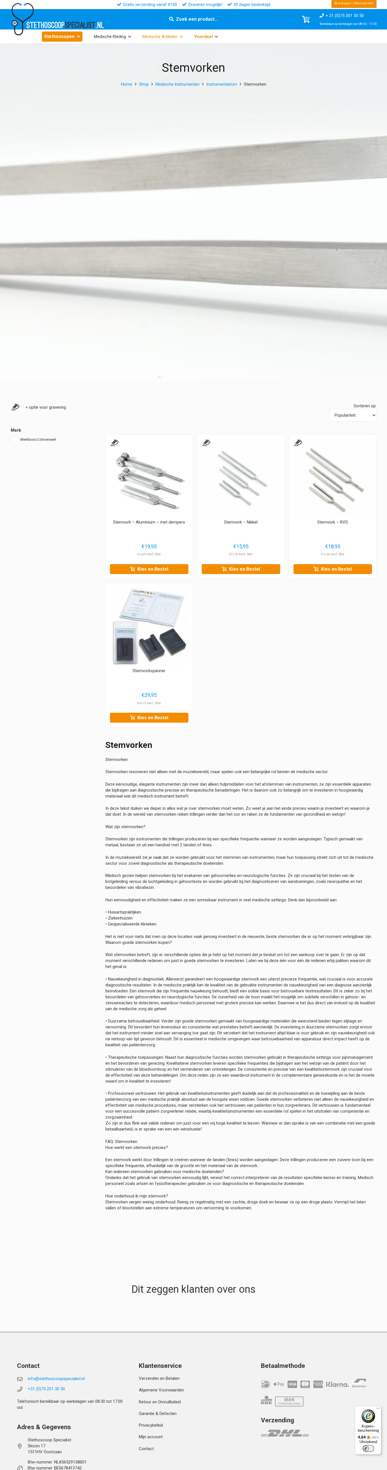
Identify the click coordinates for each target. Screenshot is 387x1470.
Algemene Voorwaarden (161, 1390)
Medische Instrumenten (177, 84)
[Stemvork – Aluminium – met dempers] (149, 478)
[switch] (368, 1448)
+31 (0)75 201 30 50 (46, 1388)
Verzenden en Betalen (159, 1378)
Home (126, 84)
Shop (144, 84)
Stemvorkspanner (149, 671)
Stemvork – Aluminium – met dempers (149, 522)
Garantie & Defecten (158, 1413)
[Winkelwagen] (306, 19)
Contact (146, 1448)
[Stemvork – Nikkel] (241, 478)
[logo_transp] (22, 19)
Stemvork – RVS (332, 522)
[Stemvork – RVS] (333, 478)
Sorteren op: (365, 405)
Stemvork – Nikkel (241, 522)
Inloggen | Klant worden (355, 3)
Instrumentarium (221, 84)
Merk (16, 430)
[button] (78, 36)
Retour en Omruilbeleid (160, 1401)
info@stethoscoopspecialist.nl (56, 1378)
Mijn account (151, 1436)
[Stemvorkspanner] (149, 626)
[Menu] (378, 1409)
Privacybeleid (151, 1425)
